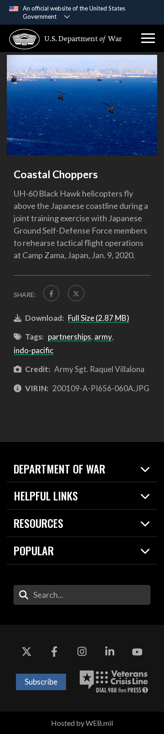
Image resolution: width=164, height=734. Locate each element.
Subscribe (41, 681)
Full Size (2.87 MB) (98, 318)
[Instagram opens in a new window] (82, 652)
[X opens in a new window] (26, 652)
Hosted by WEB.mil (82, 722)
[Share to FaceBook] (51, 293)
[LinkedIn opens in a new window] (109, 652)
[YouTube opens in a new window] (137, 652)
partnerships (69, 336)
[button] (148, 38)
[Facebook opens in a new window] (54, 652)
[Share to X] (76, 293)
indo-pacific (33, 350)
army (103, 336)
